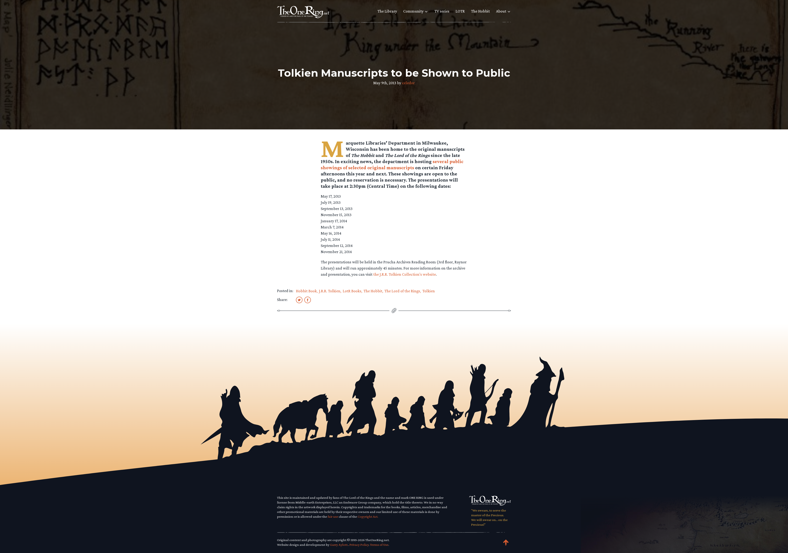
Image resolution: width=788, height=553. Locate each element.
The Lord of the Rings (402, 291)
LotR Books (352, 291)
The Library (387, 11)
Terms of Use (379, 545)
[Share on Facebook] (307, 300)
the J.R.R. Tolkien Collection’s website (404, 274)
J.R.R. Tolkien (329, 291)
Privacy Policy (359, 545)
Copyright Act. (368, 516)
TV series (441, 11)
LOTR (460, 11)
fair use (333, 516)
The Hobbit (480, 11)
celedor (408, 83)
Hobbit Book (306, 291)
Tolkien (428, 291)
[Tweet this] (299, 300)
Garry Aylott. (339, 545)
